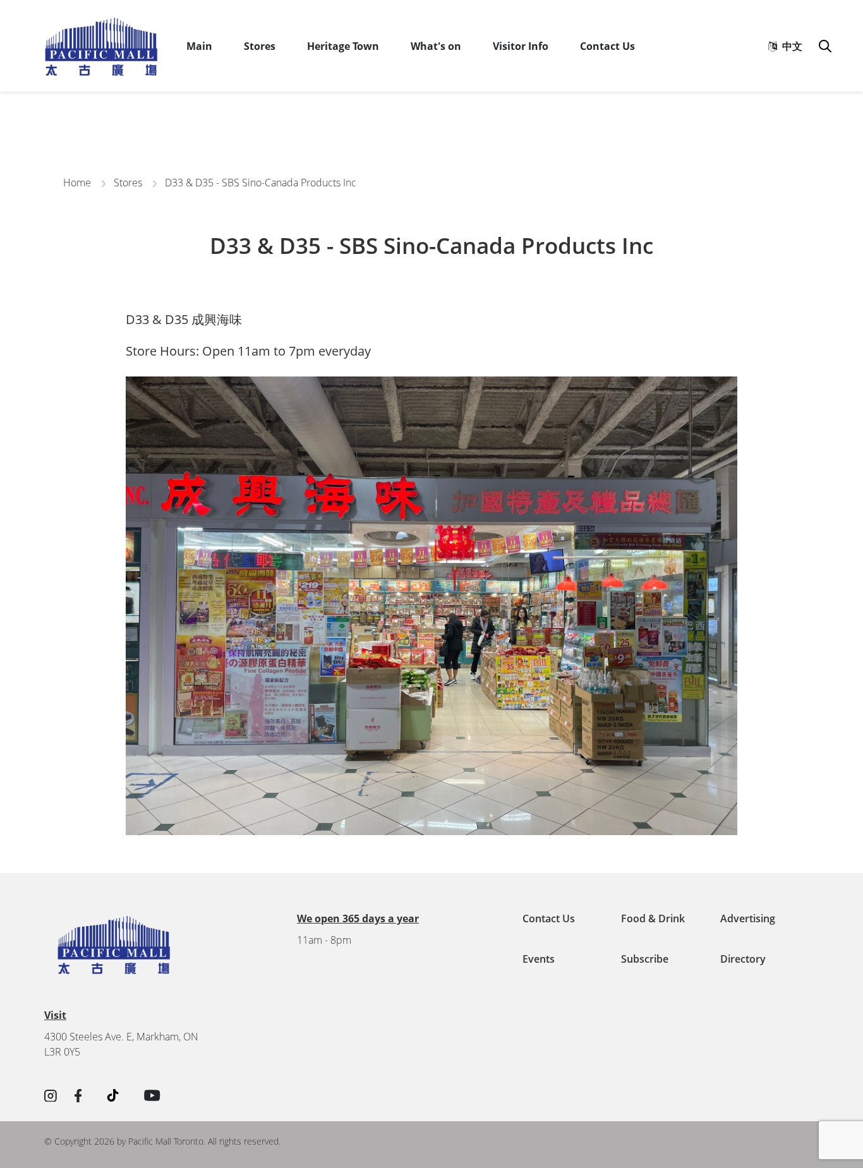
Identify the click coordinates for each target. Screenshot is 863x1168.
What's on (436, 46)
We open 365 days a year (358, 918)
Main (199, 46)
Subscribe (644, 959)
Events (538, 959)
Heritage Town (343, 46)
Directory (743, 959)
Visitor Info (520, 46)
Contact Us (607, 46)
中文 (789, 46)
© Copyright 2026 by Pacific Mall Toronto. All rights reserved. (162, 1141)
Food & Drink (653, 918)
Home (77, 183)
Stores (259, 46)
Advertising (747, 918)
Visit (55, 1015)
